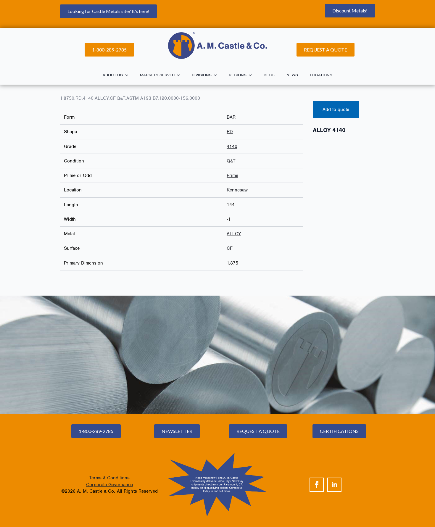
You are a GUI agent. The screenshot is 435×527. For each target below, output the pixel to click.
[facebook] (317, 485)
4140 (232, 146)
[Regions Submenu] (252, 75)
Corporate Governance (109, 485)
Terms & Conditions (109, 478)
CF (230, 248)
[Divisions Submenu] (217, 75)
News (292, 75)
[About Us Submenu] (128, 75)
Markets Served (157, 75)
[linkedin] (334, 485)
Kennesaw (237, 190)
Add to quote (336, 109)
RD (230, 132)
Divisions (202, 75)
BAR (231, 117)
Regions (237, 75)
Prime (232, 175)
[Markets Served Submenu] (180, 75)
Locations (321, 75)
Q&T (231, 161)
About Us (113, 75)
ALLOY (234, 234)
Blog (269, 75)
